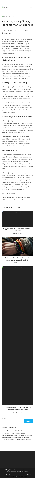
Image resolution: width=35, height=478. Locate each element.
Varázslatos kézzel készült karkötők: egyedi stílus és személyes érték (17, 259)
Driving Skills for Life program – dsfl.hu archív (16, 470)
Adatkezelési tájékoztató (13, 471)
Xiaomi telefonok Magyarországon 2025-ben (14, 433)
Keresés (4, 418)
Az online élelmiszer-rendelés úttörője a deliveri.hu (16, 431)
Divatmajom (8, 33)
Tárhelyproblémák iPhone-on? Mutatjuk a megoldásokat (17, 435)
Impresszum (25, 471)
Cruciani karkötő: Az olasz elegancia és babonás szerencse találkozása (17, 409)
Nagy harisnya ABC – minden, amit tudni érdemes (17, 230)
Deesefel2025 (8, 31)
